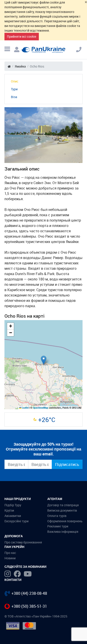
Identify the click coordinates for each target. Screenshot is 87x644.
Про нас (10, 553)
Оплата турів (56, 516)
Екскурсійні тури (16, 521)
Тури (14, 89)
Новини (10, 558)
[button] (43, 360)
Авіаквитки (12, 516)
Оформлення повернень (65, 521)
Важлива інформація (62, 531)
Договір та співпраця (63, 505)
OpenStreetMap (40, 407)
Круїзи (9, 510)
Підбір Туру (12, 505)
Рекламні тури (57, 526)
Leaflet (25, 407)
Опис (14, 81)
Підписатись (67, 464)
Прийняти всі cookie (21, 36)
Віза (14, 97)
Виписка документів (62, 510)
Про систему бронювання (23, 542)
